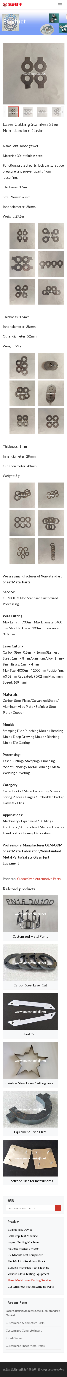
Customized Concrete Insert (24, 1330)
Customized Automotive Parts (39, 879)
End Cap (30, 1034)
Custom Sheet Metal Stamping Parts (31, 1286)
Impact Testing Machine (23, 1242)
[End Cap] (30, 1011)
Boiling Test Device (20, 1229)
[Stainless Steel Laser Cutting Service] (30, 1060)
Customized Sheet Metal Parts (25, 1345)
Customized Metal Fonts (30, 936)
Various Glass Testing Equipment (28, 1274)
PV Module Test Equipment (25, 1255)
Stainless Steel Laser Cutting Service (31, 1083)
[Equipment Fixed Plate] (30, 1109)
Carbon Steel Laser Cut (30, 985)
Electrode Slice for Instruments (30, 1181)
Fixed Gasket (14, 1338)
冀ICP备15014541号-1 (51, 1369)
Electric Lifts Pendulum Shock (26, 1261)
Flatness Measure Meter (23, 1248)
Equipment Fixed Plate (30, 1132)
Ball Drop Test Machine (23, 1236)
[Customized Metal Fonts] (30, 913)
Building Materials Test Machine (28, 1267)
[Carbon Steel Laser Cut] (30, 962)
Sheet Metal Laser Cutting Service (29, 1280)
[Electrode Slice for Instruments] (30, 1158)
